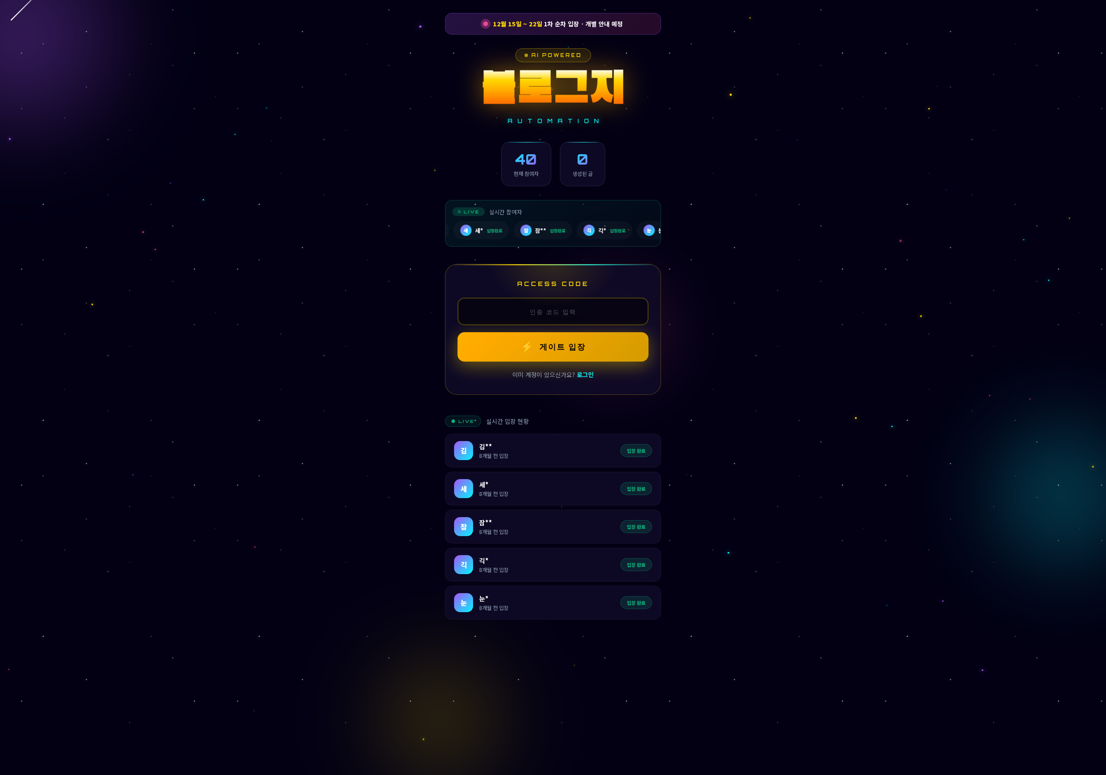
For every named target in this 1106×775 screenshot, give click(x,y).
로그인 (585, 374)
